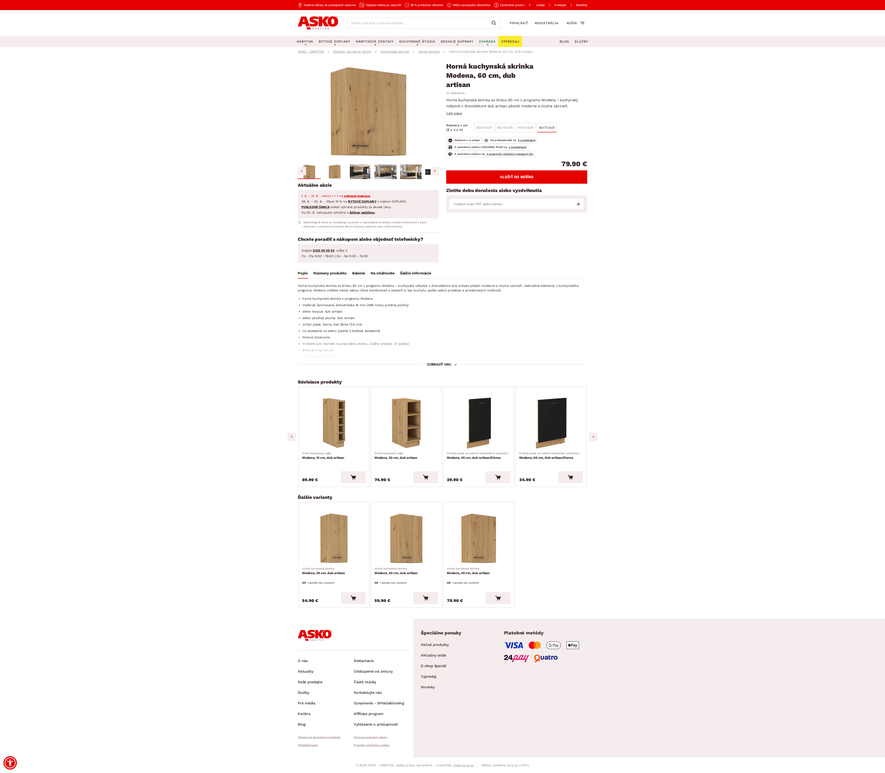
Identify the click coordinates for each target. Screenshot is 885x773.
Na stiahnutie (383, 273)
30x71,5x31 (484, 127)
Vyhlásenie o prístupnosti (376, 724)
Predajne (560, 5)
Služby (581, 41)
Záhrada (487, 41)
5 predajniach (527, 140)
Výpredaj (428, 676)
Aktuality (305, 671)
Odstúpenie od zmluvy (373, 671)
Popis (303, 273)
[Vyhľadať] (495, 23)
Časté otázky (365, 682)
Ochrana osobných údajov (370, 737)
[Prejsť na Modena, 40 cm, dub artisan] (406, 538)
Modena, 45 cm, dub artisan (468, 571)
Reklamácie (364, 661)
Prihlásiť (519, 23)
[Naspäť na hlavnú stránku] (318, 23)
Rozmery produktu (330, 273)
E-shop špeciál (433, 666)
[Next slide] (435, 171)
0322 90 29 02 (323, 250)
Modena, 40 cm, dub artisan (396, 571)
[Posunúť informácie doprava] (525, 5)
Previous (292, 437)
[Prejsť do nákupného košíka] (575, 22)
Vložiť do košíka (517, 177)
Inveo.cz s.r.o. (463, 765)
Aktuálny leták (433, 655)
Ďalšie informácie (415, 273)
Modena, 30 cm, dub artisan (396, 455)
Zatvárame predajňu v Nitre (518, 5)
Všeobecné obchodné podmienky (319, 737)
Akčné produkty (435, 644)
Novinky (428, 687)
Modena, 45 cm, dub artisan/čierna (477, 455)
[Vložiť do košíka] (353, 477)
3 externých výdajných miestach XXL (510, 154)
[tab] (303, 274)
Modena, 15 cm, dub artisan (323, 455)
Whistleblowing (308, 745)
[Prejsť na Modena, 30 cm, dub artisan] (406, 423)
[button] (309, 171)
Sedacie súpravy (457, 41)
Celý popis (454, 113)
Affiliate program (369, 714)
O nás (303, 661)
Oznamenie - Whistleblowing (379, 703)
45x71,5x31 (526, 127)
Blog (564, 41)
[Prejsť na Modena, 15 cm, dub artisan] (334, 423)
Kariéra (304, 714)
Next (593, 437)
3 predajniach (517, 147)
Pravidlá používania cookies (371, 745)
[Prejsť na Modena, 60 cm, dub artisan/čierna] (551, 423)
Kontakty (581, 5)
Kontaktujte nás (367, 692)
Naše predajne (310, 682)
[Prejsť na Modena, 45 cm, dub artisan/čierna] (478, 423)
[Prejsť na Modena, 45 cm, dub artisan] (478, 538)
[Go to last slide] (302, 171)
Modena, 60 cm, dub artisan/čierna (549, 455)
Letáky (540, 5)
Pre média (306, 703)
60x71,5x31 (547, 127)
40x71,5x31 (505, 127)
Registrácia (546, 23)
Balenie (358, 273)
